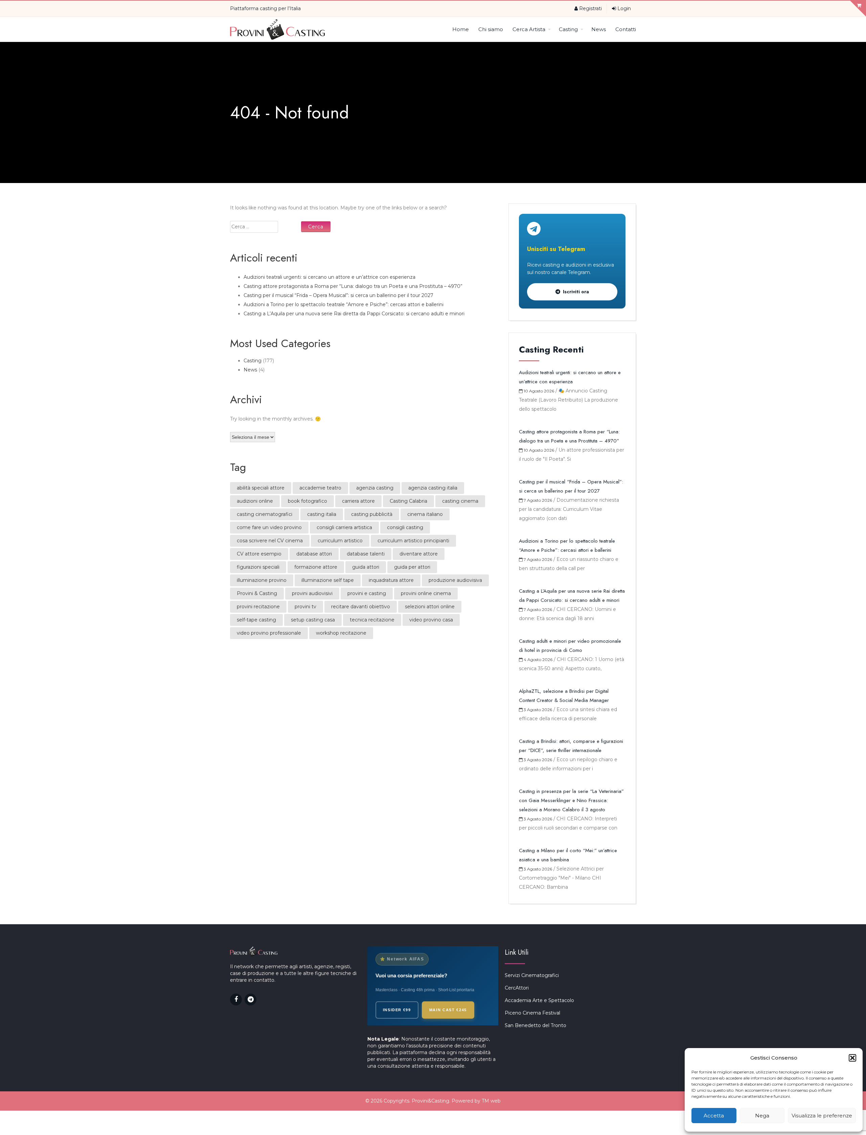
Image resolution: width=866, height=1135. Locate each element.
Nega (762, 1115)
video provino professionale (269, 633)
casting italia (321, 514)
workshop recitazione (341, 633)
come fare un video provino (269, 527)
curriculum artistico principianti (413, 541)
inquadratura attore (391, 580)
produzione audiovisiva (455, 580)
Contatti (625, 29)
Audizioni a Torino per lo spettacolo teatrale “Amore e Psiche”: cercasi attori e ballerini (343, 304)
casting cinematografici (264, 514)
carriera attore (358, 501)
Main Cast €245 (448, 1010)
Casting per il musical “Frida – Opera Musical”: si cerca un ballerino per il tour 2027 (338, 295)
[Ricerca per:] (265, 227)
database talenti (366, 554)
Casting (568, 29)
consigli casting (405, 527)
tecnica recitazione (372, 620)
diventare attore (419, 554)
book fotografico (307, 501)
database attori (314, 554)
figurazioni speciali (258, 567)
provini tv (305, 607)
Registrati (590, 8)
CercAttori (517, 988)
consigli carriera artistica (344, 527)
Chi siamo (490, 29)
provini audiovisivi (312, 593)
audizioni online (255, 501)
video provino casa (431, 620)
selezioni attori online (430, 607)
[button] (852, 1057)
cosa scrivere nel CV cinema (270, 541)
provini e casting (366, 593)
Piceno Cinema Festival (532, 1013)
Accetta (714, 1115)
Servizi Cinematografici (532, 975)
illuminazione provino (262, 580)
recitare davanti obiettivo (360, 607)
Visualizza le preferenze (822, 1115)
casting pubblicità (371, 514)
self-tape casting (256, 620)
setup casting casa (313, 620)
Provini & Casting (257, 593)
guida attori (365, 567)
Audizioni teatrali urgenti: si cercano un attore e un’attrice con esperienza (329, 277)
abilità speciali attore (260, 488)
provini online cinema (426, 593)
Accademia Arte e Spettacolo (539, 1000)
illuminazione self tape (327, 580)
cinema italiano (425, 514)
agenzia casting (374, 488)
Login (623, 8)
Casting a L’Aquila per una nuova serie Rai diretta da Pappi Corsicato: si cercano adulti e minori (354, 314)
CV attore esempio (259, 554)
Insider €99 (397, 1010)
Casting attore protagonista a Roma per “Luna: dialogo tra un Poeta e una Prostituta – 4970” (353, 286)
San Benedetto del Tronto (535, 1025)
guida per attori (412, 567)
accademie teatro (320, 488)
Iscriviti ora (576, 291)
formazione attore (315, 567)
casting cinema (460, 501)
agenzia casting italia (432, 488)
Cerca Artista (528, 29)
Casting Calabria (408, 501)
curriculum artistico (340, 541)
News (598, 29)
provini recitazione (258, 607)
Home (460, 29)
